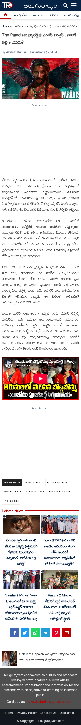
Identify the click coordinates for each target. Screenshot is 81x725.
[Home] (5, 15)
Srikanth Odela (35, 491)
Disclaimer (67, 713)
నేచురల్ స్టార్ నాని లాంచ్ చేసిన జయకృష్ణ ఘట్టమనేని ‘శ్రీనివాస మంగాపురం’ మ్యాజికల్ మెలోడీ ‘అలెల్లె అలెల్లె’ (21, 552)
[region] (40, 139)
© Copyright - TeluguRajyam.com (40, 721)
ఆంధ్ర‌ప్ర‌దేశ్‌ (20, 15)
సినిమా (54, 15)
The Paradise (11, 500)
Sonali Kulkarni (12, 491)
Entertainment (33, 482)
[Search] (65, 5)
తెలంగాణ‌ (38, 15)
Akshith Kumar (16, 52)
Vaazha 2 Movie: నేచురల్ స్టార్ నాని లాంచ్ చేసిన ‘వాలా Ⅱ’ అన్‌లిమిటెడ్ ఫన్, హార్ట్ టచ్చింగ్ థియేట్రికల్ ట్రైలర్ (59, 607)
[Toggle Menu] (74, 5)
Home (5, 26)
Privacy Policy (27, 713)
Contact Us (48, 713)
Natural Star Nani (57, 482)
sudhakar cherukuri (60, 491)
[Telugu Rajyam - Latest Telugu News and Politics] (7, 5)
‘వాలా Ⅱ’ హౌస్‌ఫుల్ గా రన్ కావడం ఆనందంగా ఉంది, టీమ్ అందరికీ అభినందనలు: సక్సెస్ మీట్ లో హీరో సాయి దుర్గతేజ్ (60, 552)
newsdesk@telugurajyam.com (50, 702)
